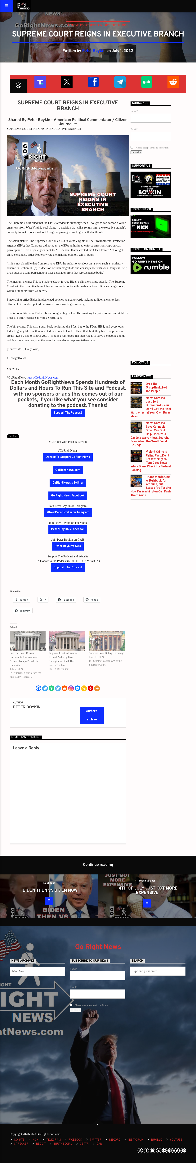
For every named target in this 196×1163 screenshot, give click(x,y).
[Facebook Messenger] (77, 688)
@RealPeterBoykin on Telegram (68, 512)
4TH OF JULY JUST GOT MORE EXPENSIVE (147, 891)
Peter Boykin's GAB (68, 546)
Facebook (75, 1140)
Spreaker (21, 1144)
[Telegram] (45, 688)
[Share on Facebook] (93, 81)
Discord (114, 1140)
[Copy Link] (84, 688)
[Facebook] (38, 688)
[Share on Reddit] (173, 81)
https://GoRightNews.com (42, 377)
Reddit (41, 1144)
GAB (99, 1144)
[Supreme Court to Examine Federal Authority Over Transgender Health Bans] (67, 641)
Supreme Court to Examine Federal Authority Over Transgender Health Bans (63, 657)
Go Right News (98, 947)
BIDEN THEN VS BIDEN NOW (50, 890)
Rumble (156, 1140)
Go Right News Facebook (67, 496)
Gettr (84, 1144)
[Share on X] (66, 81)
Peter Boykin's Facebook (67, 529)
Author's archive (91, 715)
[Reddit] (64, 688)
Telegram (53, 1140)
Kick (35, 1140)
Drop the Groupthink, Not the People (156, 387)
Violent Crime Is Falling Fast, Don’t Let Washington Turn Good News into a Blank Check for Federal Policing (151, 461)
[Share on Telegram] (119, 81)
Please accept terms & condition (152, 147)
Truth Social (63, 1144)
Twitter (95, 1140)
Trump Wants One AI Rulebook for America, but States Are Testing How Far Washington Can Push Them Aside (151, 486)
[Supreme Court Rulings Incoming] (107, 641)
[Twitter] (58, 688)
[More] (97, 688)
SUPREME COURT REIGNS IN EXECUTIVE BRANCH (97, 25)
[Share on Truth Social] (40, 81)
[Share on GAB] (146, 81)
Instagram (135, 1140)
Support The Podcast (68, 413)
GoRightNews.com (67, 470)
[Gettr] (90, 688)
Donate (19, 1140)
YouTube (176, 1140)
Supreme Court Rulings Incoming (106, 653)
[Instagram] (71, 688)
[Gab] (51, 688)
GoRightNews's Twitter (67, 483)
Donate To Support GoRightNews (68, 457)
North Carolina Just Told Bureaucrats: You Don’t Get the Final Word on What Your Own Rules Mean (151, 407)
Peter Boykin (94, 51)
